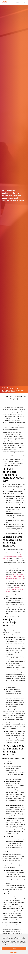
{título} (11, 952)
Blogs (7, 387)
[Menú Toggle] (25, 2)
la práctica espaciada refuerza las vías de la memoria (14, 589)
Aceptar (14, 948)
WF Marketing (8, 396)
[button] (21, 2)
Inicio (3, 387)
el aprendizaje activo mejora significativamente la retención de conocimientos (13, 556)
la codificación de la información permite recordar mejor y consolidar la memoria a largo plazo (15, 576)
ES (17, 2)
